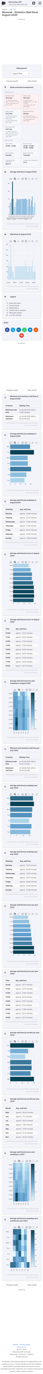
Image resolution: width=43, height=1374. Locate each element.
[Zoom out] (26, 178)
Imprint (15, 1344)
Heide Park (12, 9)
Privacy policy (25, 1344)
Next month (32, 81)
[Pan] (18, 178)
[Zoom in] (22, 178)
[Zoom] (15, 178)
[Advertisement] (21, 41)
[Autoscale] (29, 178)
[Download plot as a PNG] (10, 178)
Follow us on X (21, 1347)
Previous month (12, 81)
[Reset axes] (32, 178)
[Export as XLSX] (36, 178)
